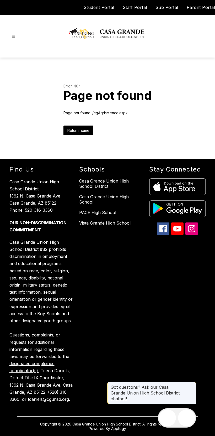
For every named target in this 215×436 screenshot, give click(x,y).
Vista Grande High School (105, 223)
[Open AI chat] (186, 417)
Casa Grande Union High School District (104, 183)
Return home (78, 130)
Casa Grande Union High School (104, 199)
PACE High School (97, 212)
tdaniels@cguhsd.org (48, 399)
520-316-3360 (39, 210)
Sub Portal (166, 7)
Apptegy (118, 428)
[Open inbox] (167, 417)
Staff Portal (135, 7)
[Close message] (192, 384)
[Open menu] (13, 36)
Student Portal (99, 7)
